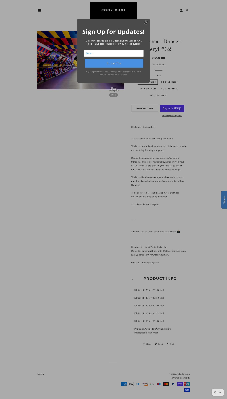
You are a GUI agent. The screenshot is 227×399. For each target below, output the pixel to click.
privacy (113, 95)
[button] (146, 22)
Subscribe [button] (114, 63)
